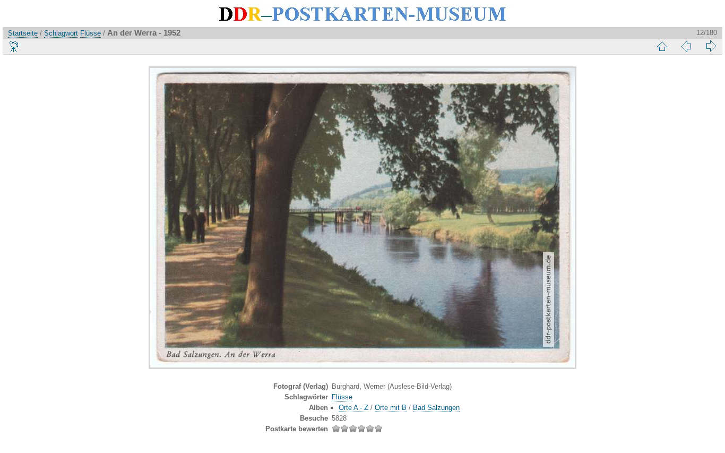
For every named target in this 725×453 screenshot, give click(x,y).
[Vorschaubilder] (662, 46)
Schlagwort (61, 33)
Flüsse (90, 33)
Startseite (23, 33)
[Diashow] (14, 46)
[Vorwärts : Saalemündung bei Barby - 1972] (711, 46)
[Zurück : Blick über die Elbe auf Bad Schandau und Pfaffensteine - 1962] (686, 46)
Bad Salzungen (436, 408)
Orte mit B (391, 408)
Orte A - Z (353, 408)
